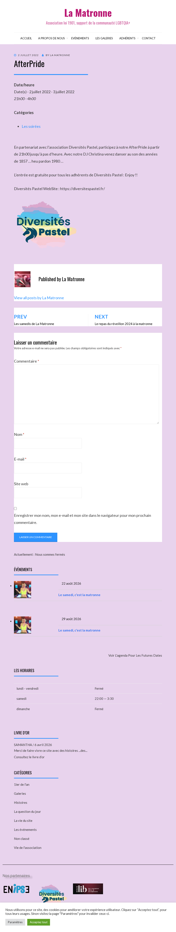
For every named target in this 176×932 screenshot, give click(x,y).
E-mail (20, 459)
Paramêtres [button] (15, 922)
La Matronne (88, 13)
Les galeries (104, 38)
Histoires (20, 802)
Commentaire (26, 361)
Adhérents (127, 38)
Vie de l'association (27, 848)
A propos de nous (51, 38)
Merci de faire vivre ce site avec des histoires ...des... (50, 750)
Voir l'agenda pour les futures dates (135, 655)
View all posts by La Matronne (39, 297)
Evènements (80, 38)
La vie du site (23, 820)
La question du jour (27, 811)
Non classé (21, 838)
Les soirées (31, 126)
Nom (19, 434)
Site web (21, 483)
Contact (149, 38)
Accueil (26, 38)
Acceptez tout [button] (38, 922)
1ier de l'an (21, 784)
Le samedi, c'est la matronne (79, 595)
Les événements (25, 829)
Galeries (20, 793)
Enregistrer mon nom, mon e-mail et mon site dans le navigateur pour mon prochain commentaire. (82, 519)
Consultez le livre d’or (29, 757)
